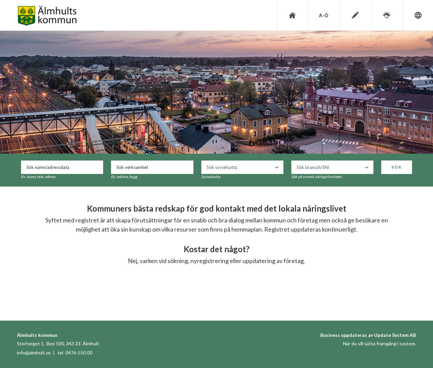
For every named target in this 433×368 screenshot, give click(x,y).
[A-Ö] (323, 15)
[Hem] (292, 15)
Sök (396, 167)
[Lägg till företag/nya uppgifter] (355, 15)
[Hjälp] (386, 15)
